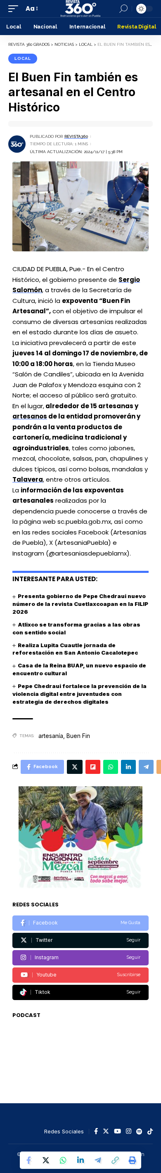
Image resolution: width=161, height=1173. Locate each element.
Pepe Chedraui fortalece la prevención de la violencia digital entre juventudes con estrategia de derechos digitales (79, 694)
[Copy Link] (115, 1160)
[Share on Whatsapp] (63, 1160)
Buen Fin (78, 735)
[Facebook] (80, 923)
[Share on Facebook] (28, 1160)
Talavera (27, 479)
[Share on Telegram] (98, 1160)
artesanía (50, 735)
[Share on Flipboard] (92, 767)
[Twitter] (80, 940)
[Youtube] (80, 975)
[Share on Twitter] (45, 1160)
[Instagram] (80, 957)
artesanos (29, 416)
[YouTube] (117, 1132)
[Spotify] (139, 1131)
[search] (123, 9)
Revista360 (76, 136)
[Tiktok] (80, 992)
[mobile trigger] (15, 8)
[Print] (132, 1160)
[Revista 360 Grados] (80, 8)
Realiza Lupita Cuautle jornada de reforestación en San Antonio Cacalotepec (75, 649)
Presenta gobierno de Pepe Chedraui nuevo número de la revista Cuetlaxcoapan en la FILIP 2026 (80, 604)
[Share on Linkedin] (80, 1160)
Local (22, 58)
